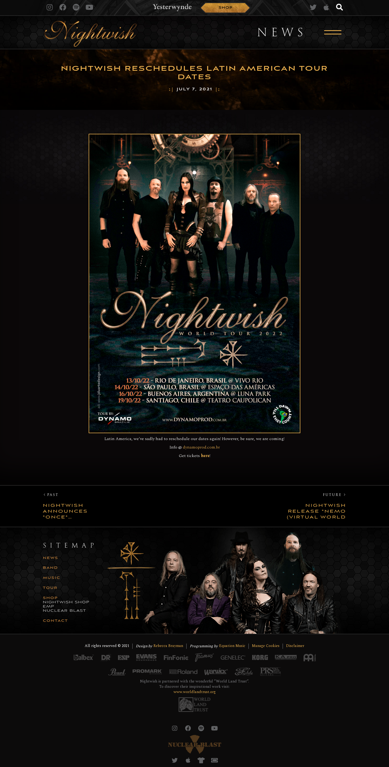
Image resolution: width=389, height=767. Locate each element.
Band (50, 568)
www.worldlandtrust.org (195, 692)
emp (49, 607)
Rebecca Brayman (168, 646)
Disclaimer (295, 646)
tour (50, 588)
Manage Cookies (265, 646)
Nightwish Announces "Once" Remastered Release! (67, 511)
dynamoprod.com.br (201, 447)
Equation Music (232, 646)
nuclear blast (64, 611)
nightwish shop (66, 602)
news (50, 558)
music (51, 578)
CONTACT (55, 621)
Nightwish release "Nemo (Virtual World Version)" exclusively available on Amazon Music (316, 511)
